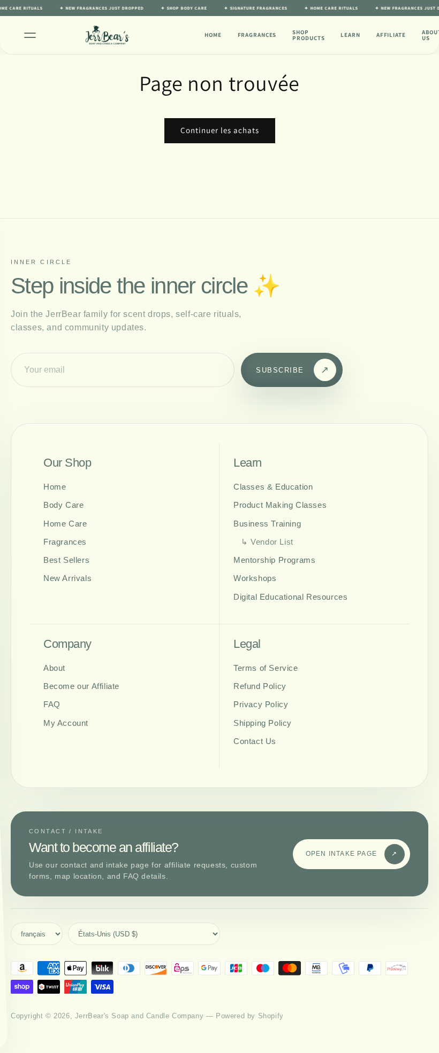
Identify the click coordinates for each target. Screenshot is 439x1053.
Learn (350, 34)
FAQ (51, 704)
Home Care (65, 523)
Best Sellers (66, 559)
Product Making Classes (280, 504)
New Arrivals (67, 578)
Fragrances (257, 34)
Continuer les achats (219, 130)
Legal (247, 644)
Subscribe (292, 370)
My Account (65, 722)
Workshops (254, 578)
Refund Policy (259, 686)
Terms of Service (265, 667)
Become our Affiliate (81, 686)
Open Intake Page (352, 853)
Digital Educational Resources (290, 596)
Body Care (63, 504)
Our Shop (67, 463)
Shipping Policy (262, 722)
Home (213, 34)
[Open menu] (30, 35)
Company (67, 644)
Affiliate (391, 34)
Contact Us (254, 741)
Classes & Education (273, 486)
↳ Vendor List (267, 541)
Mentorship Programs (274, 559)
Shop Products (308, 35)
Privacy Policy (260, 704)
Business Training (267, 523)
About (54, 667)
